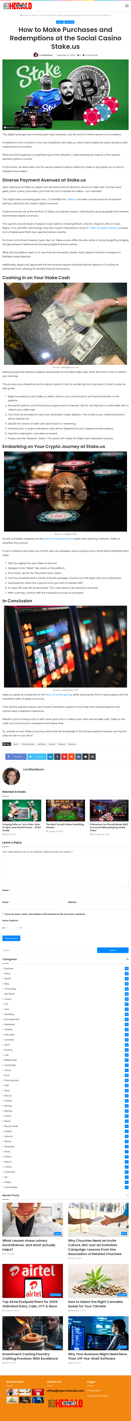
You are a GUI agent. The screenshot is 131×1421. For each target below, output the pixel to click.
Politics (8, 1156)
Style (7, 1090)
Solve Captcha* (10, 920)
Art (5, 1177)
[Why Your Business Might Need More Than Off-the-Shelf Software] (38, 1400)
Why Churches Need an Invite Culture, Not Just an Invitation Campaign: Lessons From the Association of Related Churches (95, 1247)
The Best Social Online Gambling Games (65, 826)
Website (72, 902)
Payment (61, 744)
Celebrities (9, 1172)
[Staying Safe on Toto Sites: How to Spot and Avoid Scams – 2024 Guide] (21, 810)
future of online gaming (58, 694)
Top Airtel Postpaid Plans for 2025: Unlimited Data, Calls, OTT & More (30, 1304)
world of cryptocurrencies (58, 538)
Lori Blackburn (46, 55)
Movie (7, 1121)
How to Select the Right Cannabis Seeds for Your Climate (95, 1304)
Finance (8, 1050)
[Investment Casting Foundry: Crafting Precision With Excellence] (25, 1400)
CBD (6, 1085)
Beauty (8, 1095)
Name (6, 890)
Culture (8, 1167)
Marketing (9, 1024)
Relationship (10, 1060)
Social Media (10, 1187)
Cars (6, 1009)
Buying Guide (11, 1126)
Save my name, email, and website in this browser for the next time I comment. (45, 914)
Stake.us (72, 199)
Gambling (69, 22)
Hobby (7, 1182)
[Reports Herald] (17, 6)
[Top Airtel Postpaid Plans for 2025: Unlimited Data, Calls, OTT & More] (38, 1392)
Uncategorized (11, 1019)
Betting (8, 1105)
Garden (8, 1131)
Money (7, 1141)
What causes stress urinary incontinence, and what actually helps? (28, 1245)
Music (7, 1151)
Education (9, 1034)
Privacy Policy (94, 1390)
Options (52, 744)
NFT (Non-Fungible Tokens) (101, 227)
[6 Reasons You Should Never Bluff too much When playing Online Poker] (109, 810)
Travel (7, 1070)
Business (8, 968)
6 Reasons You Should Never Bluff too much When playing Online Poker (109, 827)
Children (8, 1029)
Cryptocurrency (28, 744)
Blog (6, 983)
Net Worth (9, 994)
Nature (7, 1161)
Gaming (8, 1111)
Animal (7, 1116)
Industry (8, 1136)
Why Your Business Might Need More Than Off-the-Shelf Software (97, 1356)
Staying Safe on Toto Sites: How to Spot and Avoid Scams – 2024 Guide (21, 827)
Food (6, 1075)
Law (6, 1055)
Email (6, 902)
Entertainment (11, 1080)
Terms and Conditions (98, 1395)
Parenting (9, 1146)
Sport (7, 1044)
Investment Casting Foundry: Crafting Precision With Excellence (30, 1356)
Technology (10, 988)
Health (7, 978)
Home (25, 15)
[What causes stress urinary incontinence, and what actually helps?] (12, 1392)
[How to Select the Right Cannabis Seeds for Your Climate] (12, 1400)
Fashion (8, 1100)
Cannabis (9, 1039)
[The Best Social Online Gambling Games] (65, 810)
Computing (9, 1065)
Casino (33, 15)
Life (6, 1004)
